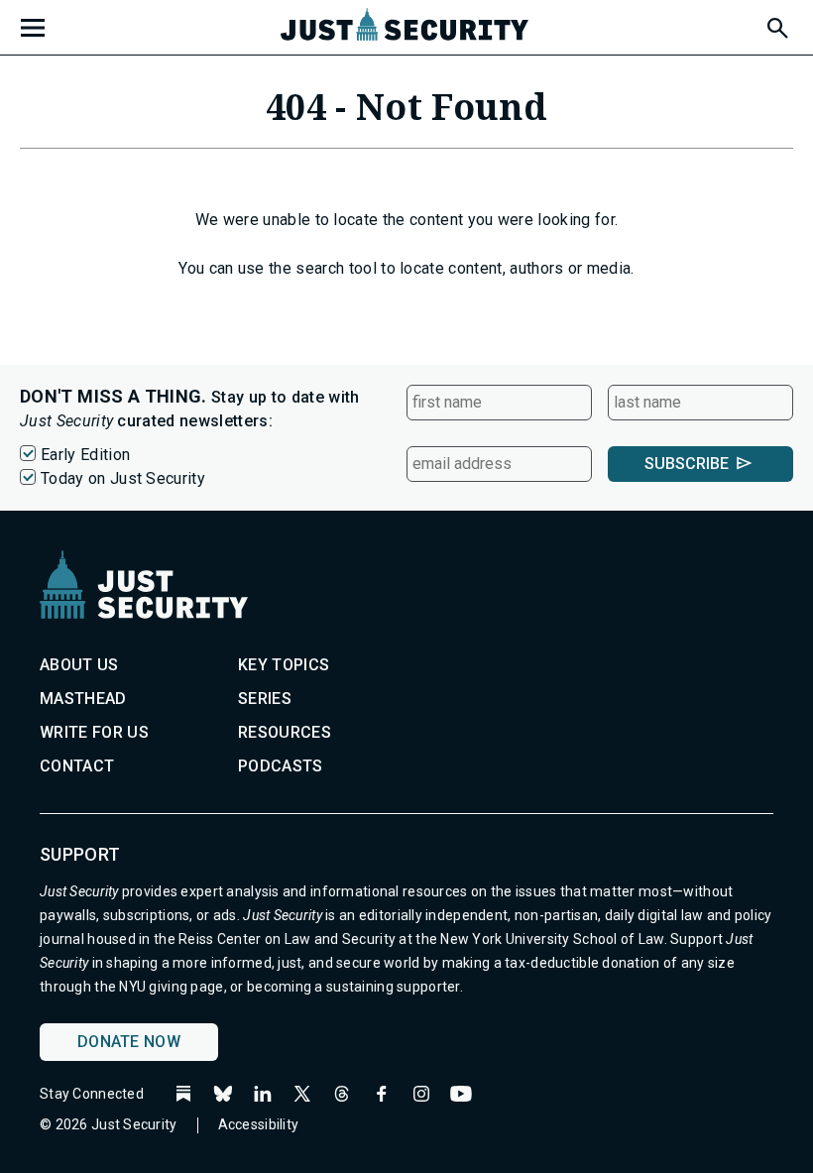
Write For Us (94, 732)
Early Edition (85, 454)
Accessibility (258, 1124)
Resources (284, 732)
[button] (776, 25)
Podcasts (280, 766)
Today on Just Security (123, 478)
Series (264, 698)
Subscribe (686, 463)
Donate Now (128, 1041)
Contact (77, 766)
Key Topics (283, 664)
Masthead (83, 698)
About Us (79, 664)
